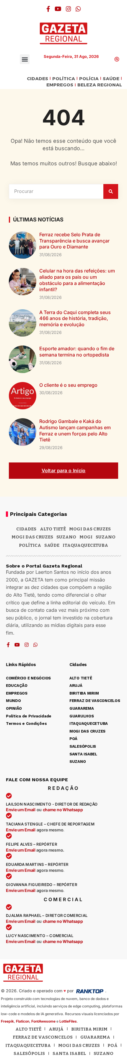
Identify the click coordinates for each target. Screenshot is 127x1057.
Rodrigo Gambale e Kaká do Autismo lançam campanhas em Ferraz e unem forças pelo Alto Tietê (75, 430)
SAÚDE (111, 78)
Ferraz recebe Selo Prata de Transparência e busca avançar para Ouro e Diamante (74, 241)
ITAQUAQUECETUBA (85, 545)
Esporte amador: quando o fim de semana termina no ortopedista (76, 352)
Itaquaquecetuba (28, 1045)
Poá (113, 1045)
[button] (25, 59)
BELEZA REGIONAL (99, 85)
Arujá (56, 1029)
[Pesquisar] (110, 191)
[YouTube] (58, 9)
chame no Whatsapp (63, 809)
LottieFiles (68, 1021)
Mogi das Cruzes (32, 537)
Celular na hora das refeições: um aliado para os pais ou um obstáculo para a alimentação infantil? (77, 280)
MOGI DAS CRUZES (90, 529)
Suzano (66, 537)
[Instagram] (68, 9)
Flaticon (22, 1021)
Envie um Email (20, 809)
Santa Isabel (69, 1053)
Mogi (85, 537)
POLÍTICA (63, 78)
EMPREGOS (59, 85)
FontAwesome (43, 1021)
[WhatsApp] (78, 9)
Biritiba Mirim (89, 1029)
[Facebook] (48, 9)
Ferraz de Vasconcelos (43, 1037)
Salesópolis (29, 1053)
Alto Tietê (53, 529)
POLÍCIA (89, 78)
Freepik (7, 1021)
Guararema (95, 1037)
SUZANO (105, 537)
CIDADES (37, 78)
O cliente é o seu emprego (68, 385)
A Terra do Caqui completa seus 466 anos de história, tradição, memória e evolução (75, 318)
